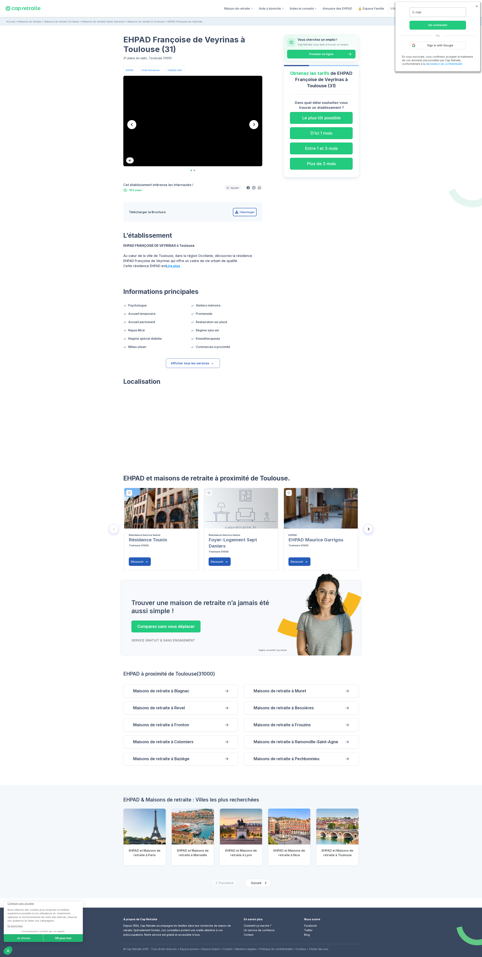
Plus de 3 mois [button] (321, 163)
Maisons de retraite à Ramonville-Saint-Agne (295, 741)
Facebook (310, 925)
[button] (248, 187)
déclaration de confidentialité (444, 63)
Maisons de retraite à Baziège (161, 758)
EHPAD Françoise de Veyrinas (185, 21)
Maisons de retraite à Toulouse (146, 21)
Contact (248, 934)
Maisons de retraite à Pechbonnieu (286, 758)
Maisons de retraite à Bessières (283, 708)
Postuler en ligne (321, 54)
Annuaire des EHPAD (337, 8)
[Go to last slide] (131, 124)
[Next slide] (253, 124)
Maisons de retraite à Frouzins (282, 725)
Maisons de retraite (29, 21)
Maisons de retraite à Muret (279, 691)
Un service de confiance (259, 930)
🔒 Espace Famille (371, 8)
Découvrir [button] (137, 561)
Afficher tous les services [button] (190, 363)
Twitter (308, 930)
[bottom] (129, 493)
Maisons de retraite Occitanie (61, 21)
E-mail (416, 12)
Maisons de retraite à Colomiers (163, 741)
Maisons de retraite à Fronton (161, 725)
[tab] (191, 170)
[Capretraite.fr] (23, 8)
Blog (307, 934)
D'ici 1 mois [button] (321, 133)
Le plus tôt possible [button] (321, 117)
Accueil (10, 21)
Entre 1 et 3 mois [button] (321, 148)
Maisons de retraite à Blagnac (161, 691)
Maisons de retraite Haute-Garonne (103, 21)
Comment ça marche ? (257, 925)
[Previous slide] (113, 529)
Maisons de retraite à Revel (159, 708)
